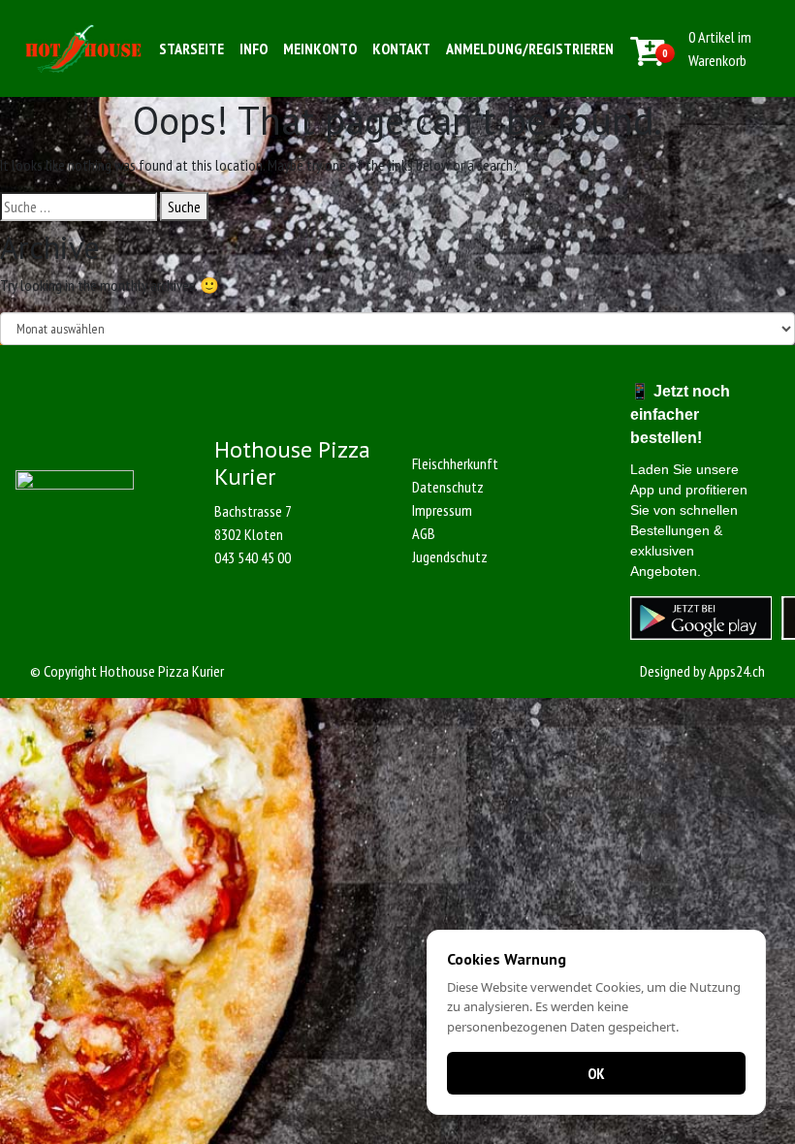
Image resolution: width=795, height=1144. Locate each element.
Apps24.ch (737, 671)
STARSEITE (191, 48)
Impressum (442, 510)
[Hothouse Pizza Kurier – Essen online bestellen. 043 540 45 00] (83, 48)
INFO (253, 48)
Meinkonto (320, 48)
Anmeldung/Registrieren (530, 48)
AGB (423, 533)
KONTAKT (401, 48)
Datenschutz (448, 486)
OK (596, 1073)
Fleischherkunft (455, 463)
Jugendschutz (450, 556)
